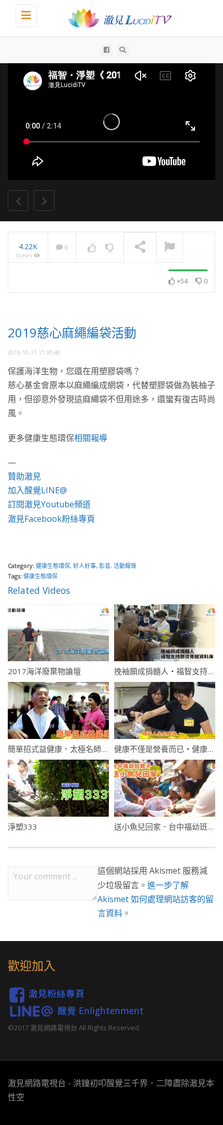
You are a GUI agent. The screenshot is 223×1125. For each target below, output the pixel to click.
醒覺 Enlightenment (101, 1010)
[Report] (169, 247)
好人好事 (84, 565)
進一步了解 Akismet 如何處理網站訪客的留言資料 (155, 899)
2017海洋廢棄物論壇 (44, 671)
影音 (104, 565)
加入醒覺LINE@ (37, 490)
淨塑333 (22, 826)
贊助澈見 (24, 476)
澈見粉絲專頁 (57, 993)
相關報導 (90, 438)
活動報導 (125, 565)
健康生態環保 (53, 565)
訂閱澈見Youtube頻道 (49, 504)
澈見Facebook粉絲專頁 (51, 518)
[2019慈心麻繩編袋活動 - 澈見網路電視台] (116, 18)
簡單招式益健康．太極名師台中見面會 (74, 749)
